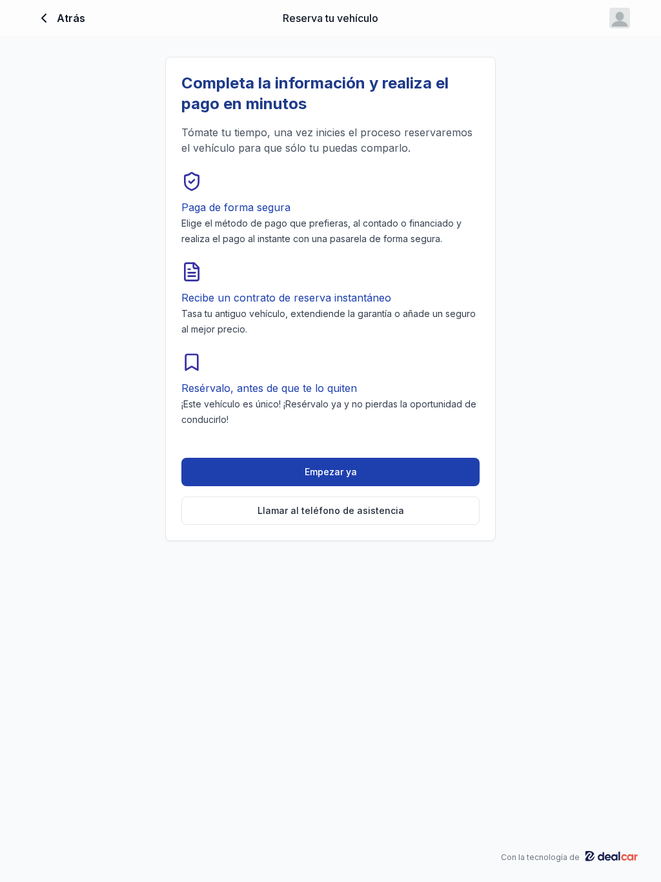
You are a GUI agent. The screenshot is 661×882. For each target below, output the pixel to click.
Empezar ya (331, 471)
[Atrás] (44, 18)
